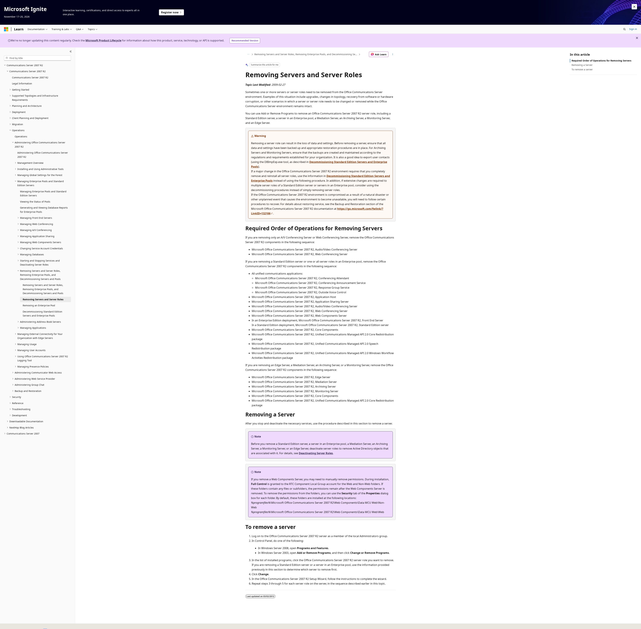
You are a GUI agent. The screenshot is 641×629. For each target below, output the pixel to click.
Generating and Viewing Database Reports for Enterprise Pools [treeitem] (44, 209)
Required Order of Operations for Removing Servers (601, 60)
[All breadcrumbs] (248, 54)
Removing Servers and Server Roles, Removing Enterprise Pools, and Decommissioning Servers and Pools (306, 54)
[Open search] (624, 29)
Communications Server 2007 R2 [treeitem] (30, 77)
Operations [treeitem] (21, 136)
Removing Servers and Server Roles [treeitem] (43, 299)
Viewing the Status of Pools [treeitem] (35, 201)
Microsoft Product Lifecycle (103, 40)
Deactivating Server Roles (316, 453)
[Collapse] (71, 51)
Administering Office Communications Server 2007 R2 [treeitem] (42, 154)
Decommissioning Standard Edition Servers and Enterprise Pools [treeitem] (42, 313)
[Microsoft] (6, 29)
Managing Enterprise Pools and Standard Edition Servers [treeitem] (43, 193)
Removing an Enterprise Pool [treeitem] (39, 305)
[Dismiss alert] (634, 6)
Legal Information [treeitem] (22, 83)
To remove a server (582, 69)
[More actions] (393, 54)
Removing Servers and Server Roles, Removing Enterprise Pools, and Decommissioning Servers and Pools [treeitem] (43, 289)
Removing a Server (582, 65)
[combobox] (37, 58)
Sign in (633, 29)
